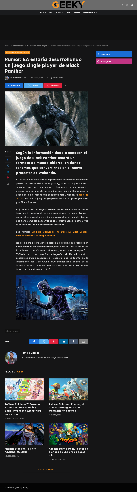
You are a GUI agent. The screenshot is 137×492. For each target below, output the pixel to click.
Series (77, 12)
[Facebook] (8, 159)
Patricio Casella (20, 78)
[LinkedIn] (8, 172)
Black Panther (12, 331)
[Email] (8, 184)
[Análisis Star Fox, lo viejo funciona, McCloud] (24, 434)
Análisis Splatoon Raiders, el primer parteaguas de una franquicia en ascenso (66, 407)
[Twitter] (8, 165)
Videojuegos (56, 12)
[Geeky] (68, 5)
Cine (68, 12)
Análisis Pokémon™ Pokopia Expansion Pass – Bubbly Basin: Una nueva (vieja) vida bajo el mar (23, 409)
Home (43, 12)
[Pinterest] (8, 178)
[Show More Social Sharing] (65, 85)
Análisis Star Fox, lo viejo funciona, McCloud (20, 450)
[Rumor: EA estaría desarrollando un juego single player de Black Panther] (46, 118)
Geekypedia (89, 12)
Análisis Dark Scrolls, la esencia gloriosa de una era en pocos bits (68, 452)
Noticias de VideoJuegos (17, 53)
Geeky (25, 487)
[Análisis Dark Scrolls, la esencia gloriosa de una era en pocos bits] (68, 434)
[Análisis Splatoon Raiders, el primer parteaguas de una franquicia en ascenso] (68, 389)
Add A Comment (46, 469)
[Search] (131, 5)
